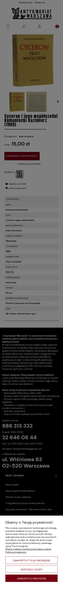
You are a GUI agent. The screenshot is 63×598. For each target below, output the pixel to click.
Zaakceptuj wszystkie (31, 578)
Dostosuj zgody (32, 569)
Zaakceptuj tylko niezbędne (31, 560)
